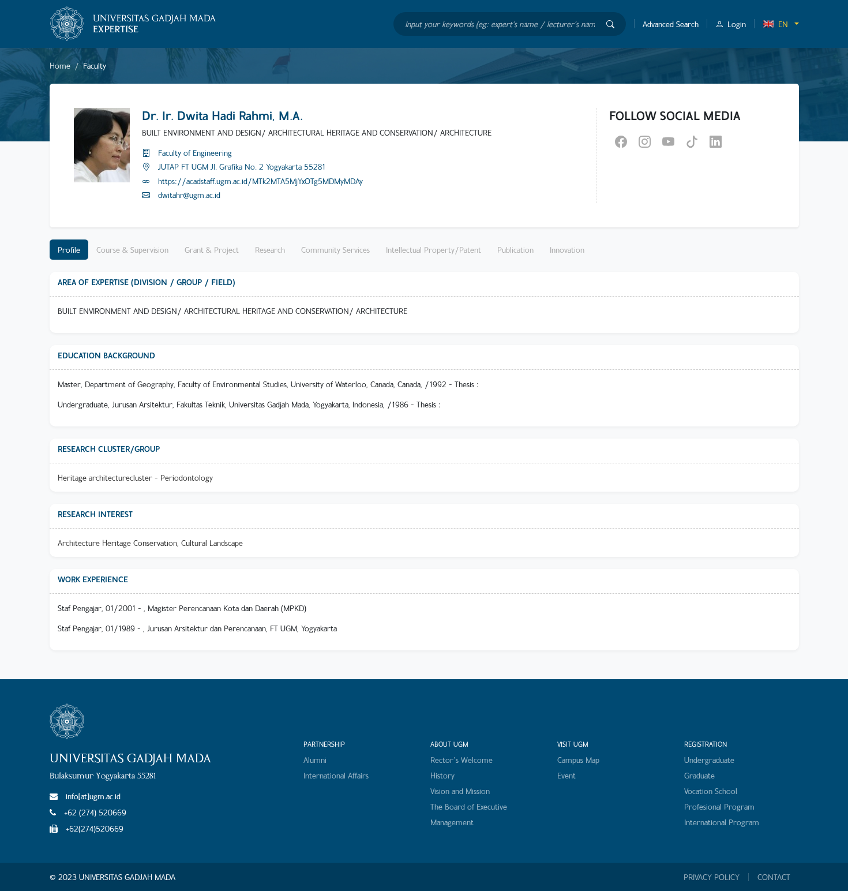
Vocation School (710, 791)
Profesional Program (719, 806)
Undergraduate (709, 760)
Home (60, 65)
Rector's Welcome (461, 760)
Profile (69, 249)
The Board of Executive (468, 806)
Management (452, 822)
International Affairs (336, 775)
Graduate (699, 775)
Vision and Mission (460, 791)
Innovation (567, 249)
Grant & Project (212, 249)
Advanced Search (671, 24)
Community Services (335, 249)
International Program (721, 822)
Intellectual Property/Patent (433, 249)
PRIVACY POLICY (712, 877)
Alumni (315, 760)
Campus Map (578, 760)
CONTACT (773, 877)
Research (270, 249)
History (442, 775)
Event (566, 775)
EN (783, 24)
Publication (515, 249)
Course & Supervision (132, 249)
